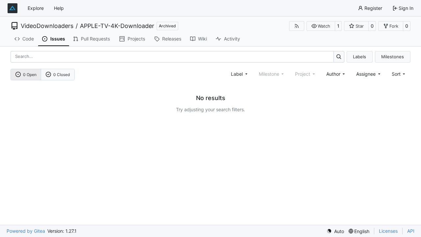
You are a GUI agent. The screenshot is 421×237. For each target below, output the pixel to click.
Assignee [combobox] (366, 74)
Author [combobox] (333, 74)
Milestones (392, 56)
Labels (359, 56)
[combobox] (240, 73)
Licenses (388, 231)
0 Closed (61, 74)
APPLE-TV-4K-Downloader (117, 26)
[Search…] (339, 57)
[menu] (399, 73)
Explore (36, 8)
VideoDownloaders (47, 26)
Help (59, 8)
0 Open (30, 74)
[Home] (12, 8)
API (410, 231)
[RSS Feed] (296, 26)
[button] (321, 26)
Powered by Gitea (26, 231)
